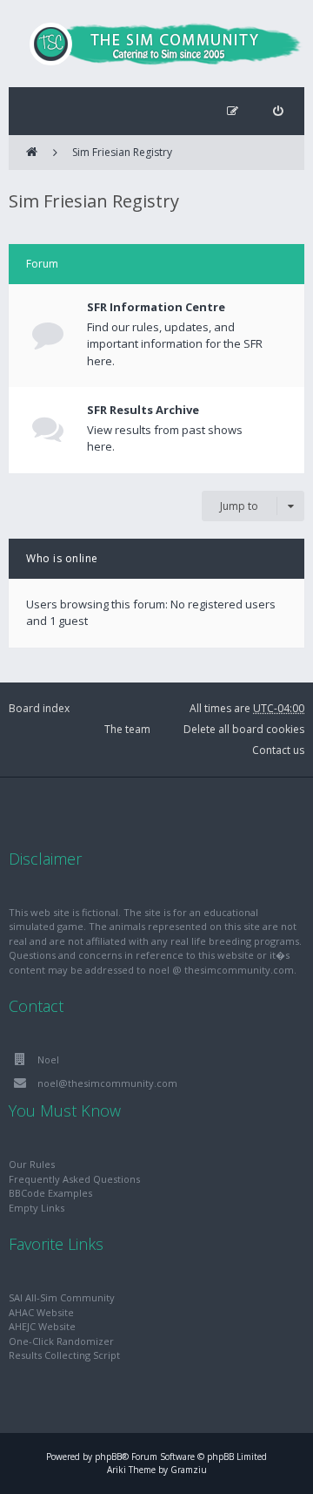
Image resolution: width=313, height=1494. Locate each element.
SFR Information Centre (156, 307)
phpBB (108, 1456)
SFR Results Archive (143, 410)
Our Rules (32, 1164)
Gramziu (188, 1469)
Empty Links (36, 1207)
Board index (39, 708)
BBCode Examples (50, 1192)
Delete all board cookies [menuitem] (243, 729)
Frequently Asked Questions (74, 1178)
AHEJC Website (42, 1326)
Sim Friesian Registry (122, 152)
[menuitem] (278, 111)
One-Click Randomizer (61, 1341)
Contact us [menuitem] (278, 750)
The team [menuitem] (127, 729)
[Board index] (156, 43)
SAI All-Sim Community (62, 1297)
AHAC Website (41, 1312)
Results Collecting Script (64, 1355)
